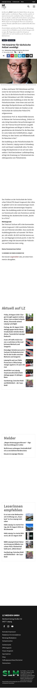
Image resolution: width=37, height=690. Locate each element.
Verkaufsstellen (7, 641)
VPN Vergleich (6, 648)
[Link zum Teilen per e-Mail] (27, 55)
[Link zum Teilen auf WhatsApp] (16, 55)
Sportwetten (6, 654)
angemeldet (14, 257)
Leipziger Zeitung (6, 1)
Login (33, 1)
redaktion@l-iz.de (6, 34)
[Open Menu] (34, 6)
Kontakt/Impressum (9, 632)
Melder (4, 40)
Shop (22, 1)
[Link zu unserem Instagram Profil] (8, 626)
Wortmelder (11, 40)
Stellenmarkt (16, 1)
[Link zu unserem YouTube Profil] (12, 626)
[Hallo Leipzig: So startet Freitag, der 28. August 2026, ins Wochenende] (29, 527)
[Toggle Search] (28, 6)
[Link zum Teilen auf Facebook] (8, 55)
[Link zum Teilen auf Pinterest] (12, 55)
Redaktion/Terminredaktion (11, 635)
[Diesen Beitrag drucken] (31, 55)
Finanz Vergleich (7, 651)
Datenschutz (6, 663)
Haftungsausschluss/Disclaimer (12, 660)
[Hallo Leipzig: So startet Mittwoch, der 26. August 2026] (29, 536)
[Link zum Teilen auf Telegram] (19, 55)
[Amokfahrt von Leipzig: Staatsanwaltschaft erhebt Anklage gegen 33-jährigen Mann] (29, 373)
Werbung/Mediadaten (9, 638)
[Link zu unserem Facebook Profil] (4, 626)
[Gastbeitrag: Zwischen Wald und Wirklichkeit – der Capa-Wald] (29, 383)
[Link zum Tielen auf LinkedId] (23, 55)
